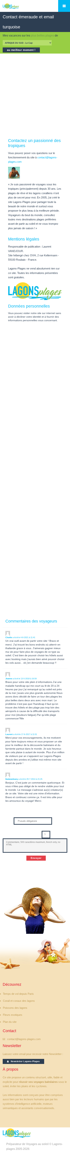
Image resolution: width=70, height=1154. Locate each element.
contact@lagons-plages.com (24, 1039)
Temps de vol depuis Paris (18, 993)
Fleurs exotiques (12, 1014)
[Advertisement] (35, 96)
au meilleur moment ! (21, 50)
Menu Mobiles (64, 6)
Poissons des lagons (15, 1007)
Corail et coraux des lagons (19, 1000)
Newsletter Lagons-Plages (24, 1061)
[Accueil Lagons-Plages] (17, 8)
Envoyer (36, 858)
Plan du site (10, 1021)
